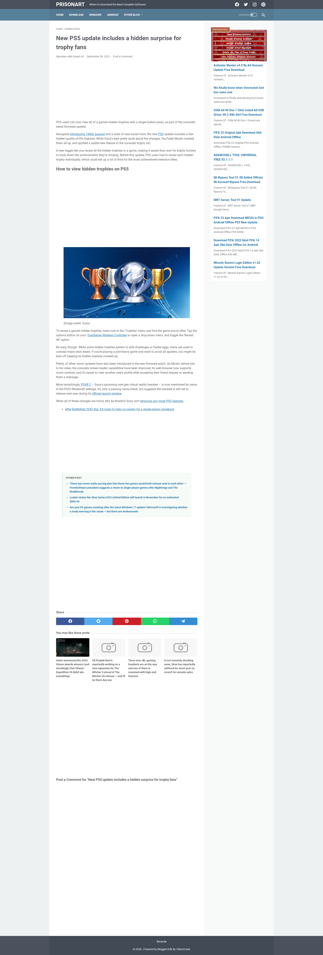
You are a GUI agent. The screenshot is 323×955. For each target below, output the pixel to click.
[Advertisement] (126, 89)
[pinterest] (127, 621)
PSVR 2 (86, 384)
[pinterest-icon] (263, 4)
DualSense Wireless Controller (107, 335)
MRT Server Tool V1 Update (232, 200)
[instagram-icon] (254, 4)
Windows (95, 14)
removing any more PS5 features (161, 401)
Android (112, 14)
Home (60, 14)
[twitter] (98, 621)
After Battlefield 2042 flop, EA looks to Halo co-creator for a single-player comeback (119, 409)
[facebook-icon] (237, 4)
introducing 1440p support (87, 134)
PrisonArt (70, 4)
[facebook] (70, 621)
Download (76, 14)
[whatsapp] (155, 621)
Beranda (162, 941)
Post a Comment (123, 56)
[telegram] (183, 621)
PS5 (161, 134)
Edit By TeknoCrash (179, 949)
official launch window (106, 393)
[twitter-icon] (245, 4)
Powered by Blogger (155, 949)
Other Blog (132, 14)
